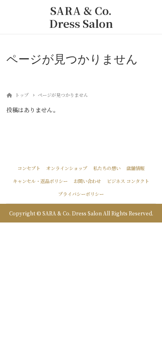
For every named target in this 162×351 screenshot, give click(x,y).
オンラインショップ (66, 168)
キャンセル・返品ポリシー (40, 181)
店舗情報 (135, 168)
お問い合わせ (87, 181)
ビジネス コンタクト (128, 181)
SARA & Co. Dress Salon (81, 17)
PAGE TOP (150, 333)
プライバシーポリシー (81, 193)
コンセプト (28, 168)
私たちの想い (106, 168)
